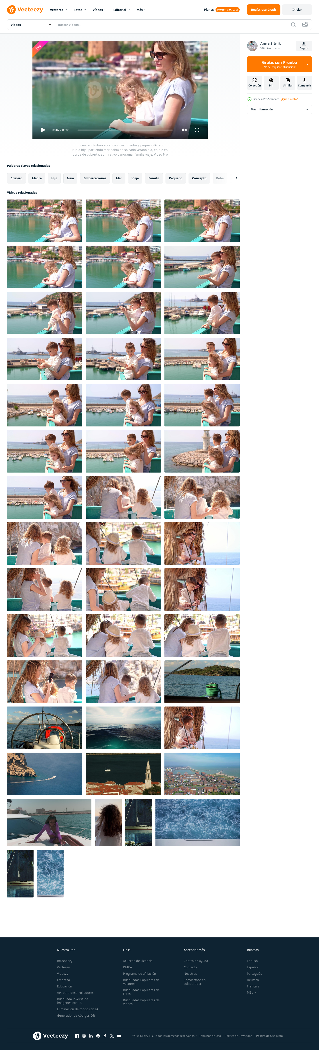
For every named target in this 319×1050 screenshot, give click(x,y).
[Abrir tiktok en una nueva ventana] (105, 1035)
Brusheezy (64, 961)
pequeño (175, 178)
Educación (64, 986)
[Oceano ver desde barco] (123, 728)
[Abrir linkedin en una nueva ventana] (91, 1035)
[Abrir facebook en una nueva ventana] (77, 1035)
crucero (16, 178)
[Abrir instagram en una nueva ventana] (84, 1035)
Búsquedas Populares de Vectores (141, 982)
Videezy (62, 973)
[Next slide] (233, 178)
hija (54, 178)
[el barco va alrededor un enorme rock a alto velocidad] (44, 774)
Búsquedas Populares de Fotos (141, 992)
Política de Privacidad (238, 1036)
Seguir (304, 48)
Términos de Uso (210, 1036)
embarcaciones (95, 178)
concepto (199, 178)
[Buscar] (293, 24)
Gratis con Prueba (279, 64)
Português (254, 973)
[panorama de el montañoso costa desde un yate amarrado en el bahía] (202, 681)
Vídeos (98, 10)
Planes (209, 9)
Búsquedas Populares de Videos (141, 1002)
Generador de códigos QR (76, 1015)
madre (37, 178)
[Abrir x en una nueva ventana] (112, 1035)
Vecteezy (63, 967)
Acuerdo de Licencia (138, 961)
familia (153, 178)
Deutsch (253, 980)
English (252, 961)
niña (70, 178)
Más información (262, 109)
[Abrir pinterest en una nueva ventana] (98, 1035)
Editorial (119, 10)
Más (140, 10)
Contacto (190, 967)
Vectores (56, 10)
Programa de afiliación (139, 973)
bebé (220, 178)
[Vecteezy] (25, 9)
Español (252, 967)
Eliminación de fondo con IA (77, 1009)
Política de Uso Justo (269, 1036)
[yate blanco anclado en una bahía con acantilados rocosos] (138, 822)
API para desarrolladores (75, 993)
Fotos (78, 10)
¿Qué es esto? (289, 99)
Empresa (63, 980)
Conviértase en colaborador (195, 982)
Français (253, 986)
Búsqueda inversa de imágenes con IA (72, 1001)
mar (119, 178)
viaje (135, 178)
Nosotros (190, 973)
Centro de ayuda (196, 961)
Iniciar (297, 9)
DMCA (127, 967)
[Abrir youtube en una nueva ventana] (119, 1035)
